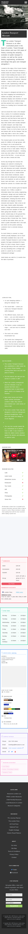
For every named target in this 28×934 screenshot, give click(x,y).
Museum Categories (14, 805)
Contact (14, 857)
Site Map (14, 848)
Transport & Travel (7, 772)
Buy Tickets (12, 583)
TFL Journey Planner (14, 818)
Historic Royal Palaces (14, 833)
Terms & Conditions (14, 851)
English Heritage (14, 830)
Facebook (14, 872)
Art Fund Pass (14, 824)
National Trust (14, 827)
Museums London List (14, 793)
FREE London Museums (14, 796)
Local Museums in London (14, 802)
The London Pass (14, 821)
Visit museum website (15, 748)
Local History (5, 766)
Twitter (14, 869)
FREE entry (19, 592)
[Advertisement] (14, 278)
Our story (14, 845)
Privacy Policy (14, 854)
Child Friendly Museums (14, 799)
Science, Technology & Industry (10, 769)
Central (14, 653)
